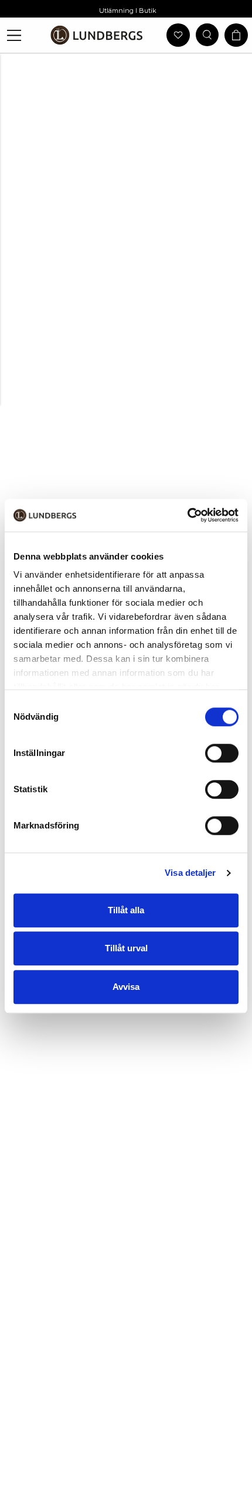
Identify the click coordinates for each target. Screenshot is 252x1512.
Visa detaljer (190, 873)
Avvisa (126, 987)
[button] (14, 35)
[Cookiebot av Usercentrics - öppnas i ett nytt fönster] (187, 515)
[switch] (222, 753)
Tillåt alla (126, 910)
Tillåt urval (126, 948)
